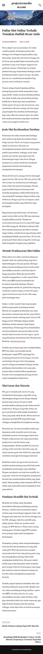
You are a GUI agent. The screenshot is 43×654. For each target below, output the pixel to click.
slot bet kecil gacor (17, 341)
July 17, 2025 (24, 42)
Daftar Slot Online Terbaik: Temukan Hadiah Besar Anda (21, 32)
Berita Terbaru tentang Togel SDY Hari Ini (20, 626)
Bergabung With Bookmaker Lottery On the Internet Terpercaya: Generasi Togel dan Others (22, 639)
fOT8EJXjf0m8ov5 (9, 42)
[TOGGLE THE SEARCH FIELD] (39, 5)
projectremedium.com (21, 5)
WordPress (26, 649)
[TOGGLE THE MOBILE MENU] (3, 5)
